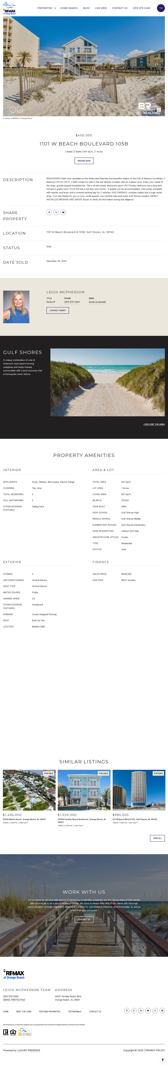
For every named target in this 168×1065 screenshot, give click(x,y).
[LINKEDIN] (141, 1010)
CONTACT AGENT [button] (58, 310)
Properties (45, 8)
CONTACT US (95, 1012)
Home (6, 1011)
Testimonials (74, 1011)
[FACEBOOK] (126, 1010)
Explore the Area (155, 424)
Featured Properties (49, 1011)
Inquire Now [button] (84, 161)
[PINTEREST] (162, 1010)
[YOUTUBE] (148, 1010)
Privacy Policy (155, 1050)
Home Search (69, 8)
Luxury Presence (28, 1050)
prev (13, 110)
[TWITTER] (155, 1010)
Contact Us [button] (84, 919)
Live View (101, 8)
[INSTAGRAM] (133, 1010)
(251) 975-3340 (141, 8)
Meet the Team (23, 1011)
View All (157, 838)
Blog (86, 8)
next (20, 110)
